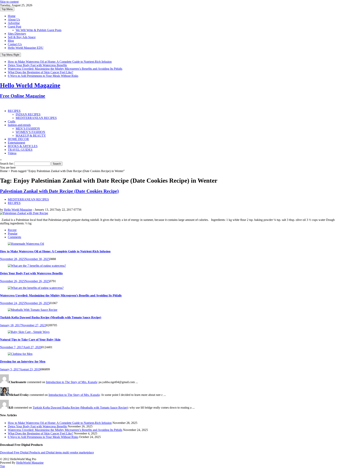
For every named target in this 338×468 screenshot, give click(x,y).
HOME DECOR (18, 139)
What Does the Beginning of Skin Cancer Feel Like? (40, 72)
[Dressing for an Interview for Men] (20, 354)
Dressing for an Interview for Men (22, 361)
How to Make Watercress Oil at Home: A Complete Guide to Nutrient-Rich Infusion (60, 61)
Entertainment (16, 142)
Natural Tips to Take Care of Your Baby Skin (30, 339)
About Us (14, 19)
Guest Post (14, 26)
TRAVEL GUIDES (20, 149)
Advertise (14, 23)
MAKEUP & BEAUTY (31, 135)
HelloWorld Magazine (30, 462)
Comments (14, 237)
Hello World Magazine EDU (25, 47)
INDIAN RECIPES (28, 114)
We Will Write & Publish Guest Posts (38, 30)
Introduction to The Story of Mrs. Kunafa (71, 382)
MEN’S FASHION (28, 128)
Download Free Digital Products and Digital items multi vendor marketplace (47, 452)
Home (11, 16)
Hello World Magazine (18, 209)
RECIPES (14, 110)
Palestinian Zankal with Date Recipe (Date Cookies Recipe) (59, 191)
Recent (12, 230)
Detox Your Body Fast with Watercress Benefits (37, 65)
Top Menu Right (10, 54)
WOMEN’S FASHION (30, 132)
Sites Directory (17, 33)
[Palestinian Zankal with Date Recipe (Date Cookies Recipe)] (24, 213)
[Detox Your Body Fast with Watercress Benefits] (37, 265)
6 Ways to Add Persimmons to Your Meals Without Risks (43, 75)
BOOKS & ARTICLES (23, 146)
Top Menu (7, 9)
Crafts (11, 121)
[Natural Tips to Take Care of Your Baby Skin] (28, 332)
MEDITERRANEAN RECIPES (36, 118)
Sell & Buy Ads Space (22, 37)
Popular (12, 233)
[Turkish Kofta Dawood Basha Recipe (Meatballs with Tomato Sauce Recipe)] (32, 309)
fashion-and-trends (19, 125)
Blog (11, 40)
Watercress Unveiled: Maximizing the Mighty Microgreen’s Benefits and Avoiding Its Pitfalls (65, 68)
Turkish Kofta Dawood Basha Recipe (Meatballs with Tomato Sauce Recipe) (50, 317)
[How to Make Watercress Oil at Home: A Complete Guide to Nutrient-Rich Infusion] (26, 243)
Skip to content (9, 1)
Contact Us (15, 44)
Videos (12, 153)
